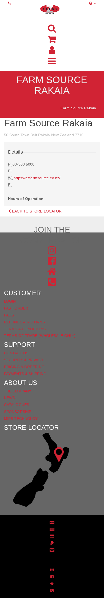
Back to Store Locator (36, 211)
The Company (17, 391)
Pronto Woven (54, 558)
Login (10, 301)
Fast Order (16, 308)
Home (91, 101)
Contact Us (16, 353)
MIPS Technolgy (21, 418)
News (9, 398)
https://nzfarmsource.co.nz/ (37, 178)
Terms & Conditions (25, 329)
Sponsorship (17, 412)
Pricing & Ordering (24, 367)
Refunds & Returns (24, 322)
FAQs (9, 315)
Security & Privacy (23, 360)
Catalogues (16, 405)
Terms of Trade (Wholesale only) (39, 336)
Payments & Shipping (25, 374)
